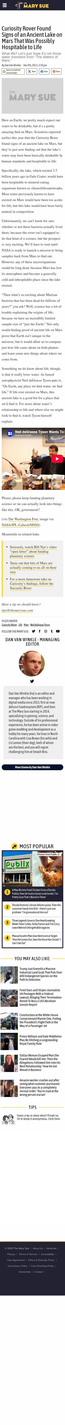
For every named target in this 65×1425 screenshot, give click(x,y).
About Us (38, 1248)
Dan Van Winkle (13, 65)
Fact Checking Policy (42, 1266)
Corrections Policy (17, 1266)
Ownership (25, 1271)
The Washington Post (23, 519)
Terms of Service (28, 1254)
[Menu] (5, 5)
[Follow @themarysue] (33, 632)
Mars (26, 624)
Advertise (51, 1248)
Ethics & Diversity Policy (41, 1260)
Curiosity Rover (9, 624)
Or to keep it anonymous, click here (38, 1118)
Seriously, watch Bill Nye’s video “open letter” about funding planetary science (33, 551)
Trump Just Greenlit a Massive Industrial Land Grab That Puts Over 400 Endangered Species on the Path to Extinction (41, 974)
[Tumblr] (51, 632)
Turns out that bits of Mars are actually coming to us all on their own (33, 567)
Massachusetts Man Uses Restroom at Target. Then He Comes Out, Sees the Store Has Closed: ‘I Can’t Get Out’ (36, 939)
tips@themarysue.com (17, 610)
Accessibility (47, 1254)
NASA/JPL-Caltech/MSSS (20, 524)
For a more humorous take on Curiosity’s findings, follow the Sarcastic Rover (31, 583)
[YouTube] (57, 632)
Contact (38, 1271)
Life (20, 624)
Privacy (11, 1254)
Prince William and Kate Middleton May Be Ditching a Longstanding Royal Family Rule (41, 1039)
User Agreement (16, 1260)
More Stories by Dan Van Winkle (32, 767)
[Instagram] (45, 632)
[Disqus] (32, 1179)
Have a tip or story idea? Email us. (38, 1115)
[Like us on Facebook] (39, 632)
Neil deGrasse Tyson (40, 624)
